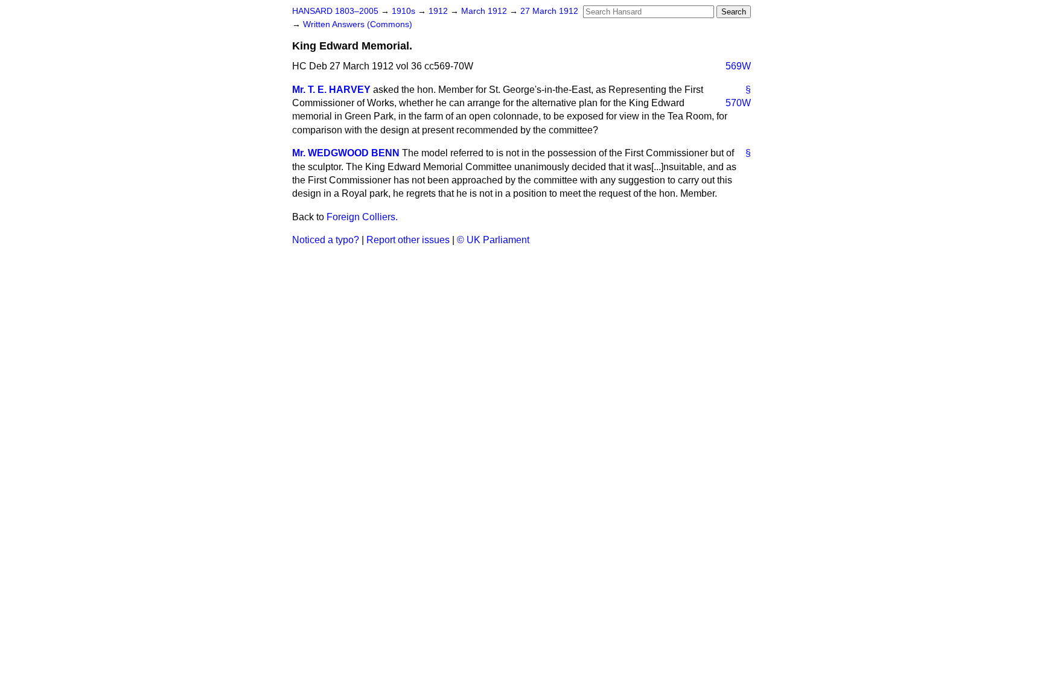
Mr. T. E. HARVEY (331, 89)
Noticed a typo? (325, 240)
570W (738, 103)
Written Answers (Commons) (357, 24)
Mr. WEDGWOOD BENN (346, 153)
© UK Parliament (493, 240)
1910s (405, 11)
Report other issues (408, 240)
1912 (439, 11)
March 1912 (485, 11)
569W (738, 66)
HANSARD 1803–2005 (335, 11)
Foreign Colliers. (362, 217)
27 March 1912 (549, 11)
